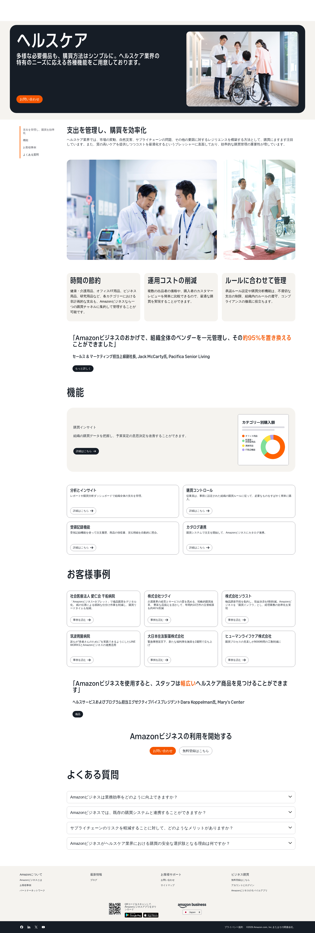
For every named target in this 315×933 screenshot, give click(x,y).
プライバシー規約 (234, 927)
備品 (77, 714)
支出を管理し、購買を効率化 (38, 131)
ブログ (93, 880)
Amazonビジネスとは (31, 880)
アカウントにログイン (242, 885)
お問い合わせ (29, 99)
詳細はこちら (84, 451)
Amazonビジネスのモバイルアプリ (249, 890)
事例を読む (79, 619)
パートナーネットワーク (32, 890)
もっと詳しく (83, 368)
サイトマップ (168, 885)
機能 (25, 140)
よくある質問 (31, 154)
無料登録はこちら (196, 751)
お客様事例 (29, 147)
